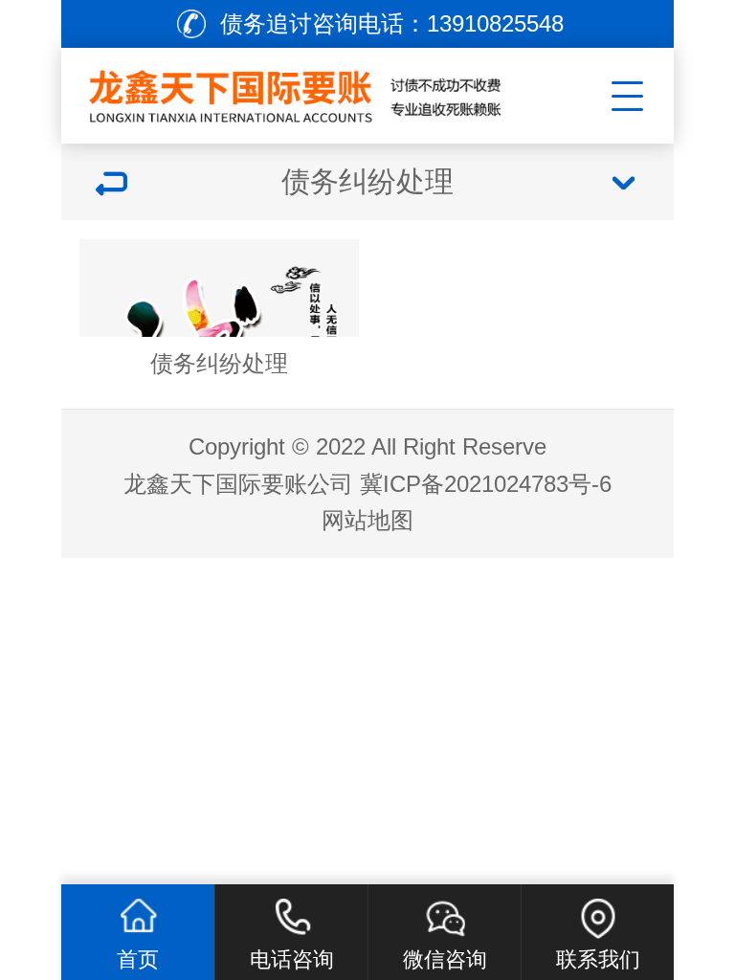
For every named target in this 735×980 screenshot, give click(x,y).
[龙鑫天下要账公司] (297, 91)
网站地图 (367, 520)
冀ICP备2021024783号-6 (486, 484)
